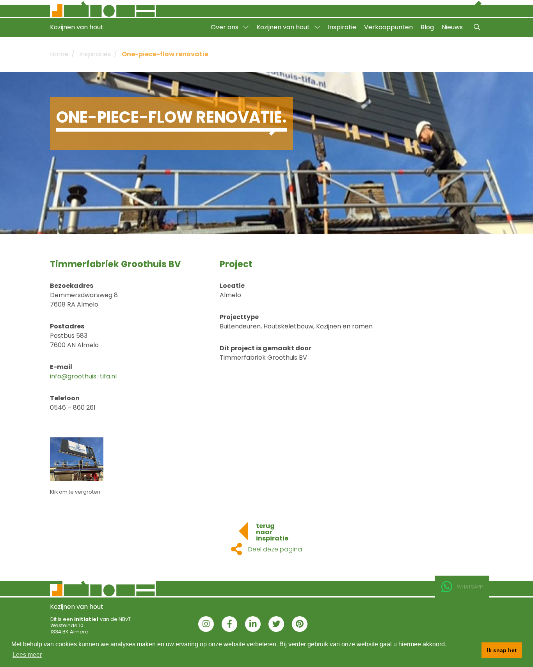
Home (59, 54)
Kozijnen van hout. (77, 27)
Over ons (225, 27)
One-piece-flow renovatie (165, 54)
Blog (427, 27)
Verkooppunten (388, 27)
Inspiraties (95, 54)
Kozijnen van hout (283, 27)
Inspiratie (342, 27)
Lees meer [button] (27, 654)
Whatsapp (470, 586)
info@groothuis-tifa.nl (83, 376)
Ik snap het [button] (502, 650)
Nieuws (452, 27)
